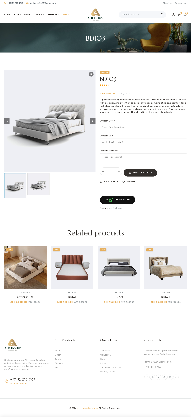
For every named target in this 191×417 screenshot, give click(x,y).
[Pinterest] (164, 377)
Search (162, 14)
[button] (10, 277)
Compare (130, 181)
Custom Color (107, 121)
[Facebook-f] (147, 377)
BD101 (72, 297)
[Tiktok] (176, 377)
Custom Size (107, 136)
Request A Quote (142, 172)
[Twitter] (158, 377)
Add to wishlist (111, 181)
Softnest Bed (25, 297)
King (120, 208)
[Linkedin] (170, 377)
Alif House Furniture (87, 408)
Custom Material (109, 151)
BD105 (119, 297)
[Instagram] (152, 377)
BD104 (165, 297)
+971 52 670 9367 (22, 379)
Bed (115, 208)
